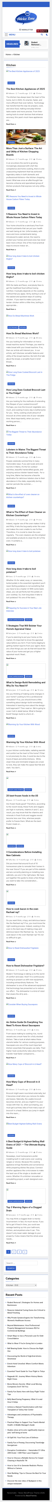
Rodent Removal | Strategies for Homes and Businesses (36, 43)
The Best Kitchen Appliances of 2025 (25, 89)
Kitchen (11, 83)
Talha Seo (11, 859)
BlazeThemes (31, 1496)
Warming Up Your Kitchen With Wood (25, 742)
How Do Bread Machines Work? (22, 333)
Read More (10, 124)
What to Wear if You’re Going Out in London (24, 1343)
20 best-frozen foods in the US (22, 795)
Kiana (10, 576)
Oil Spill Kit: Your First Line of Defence (22, 1437)
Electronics (13, 327)
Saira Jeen (12, 633)
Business (11, 846)
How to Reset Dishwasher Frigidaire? (25, 965)
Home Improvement (15, 620)
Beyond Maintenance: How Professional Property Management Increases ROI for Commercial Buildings (23, 1328)
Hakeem (11, 93)
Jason (10, 800)
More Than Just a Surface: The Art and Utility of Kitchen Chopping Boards (24, 151)
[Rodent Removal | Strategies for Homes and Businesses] (26, 43)
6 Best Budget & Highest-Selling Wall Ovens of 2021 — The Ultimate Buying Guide (25, 1144)
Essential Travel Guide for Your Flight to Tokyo (26, 1371)
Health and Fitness (15, 790)
